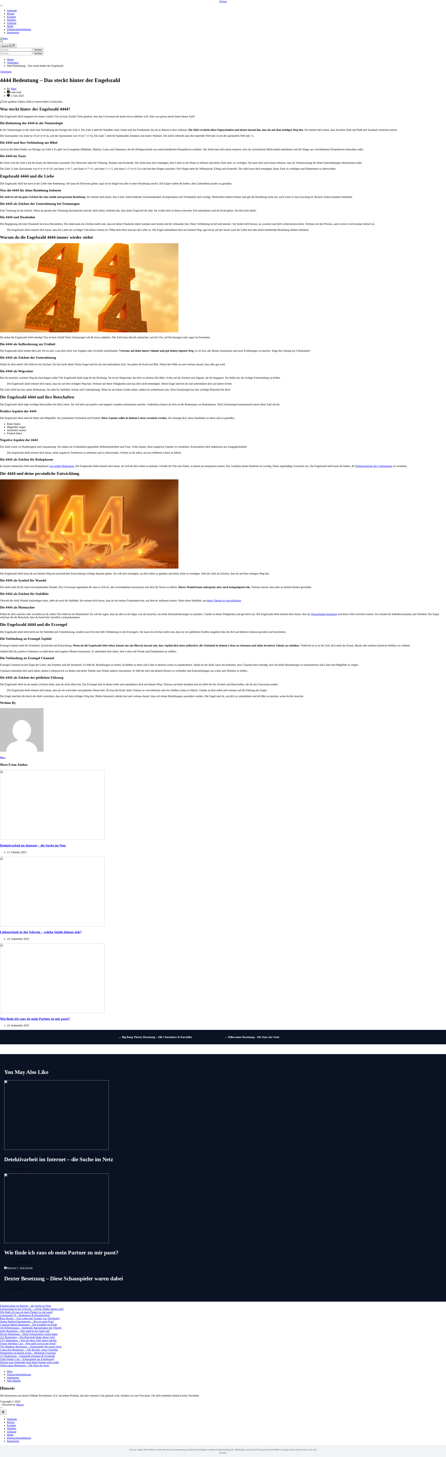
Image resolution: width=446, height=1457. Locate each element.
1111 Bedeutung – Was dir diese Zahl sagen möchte (28, 1340)
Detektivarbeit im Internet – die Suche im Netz (33, 845)
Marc (14, 88)
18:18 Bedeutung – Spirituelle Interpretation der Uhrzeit (30, 1327)
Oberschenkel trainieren (324, 614)
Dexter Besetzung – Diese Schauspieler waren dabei (63, 1278)
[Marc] (22, 750)
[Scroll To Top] (1, 1408)
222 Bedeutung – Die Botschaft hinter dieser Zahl (27, 1337)
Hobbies (11, 19)
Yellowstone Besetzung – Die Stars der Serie (24, 1365)
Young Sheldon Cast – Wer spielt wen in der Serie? (28, 1343)
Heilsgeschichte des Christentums (373, 466)
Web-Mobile (14, 1380)
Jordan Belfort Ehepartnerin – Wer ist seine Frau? (27, 1321)
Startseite (12, 10)
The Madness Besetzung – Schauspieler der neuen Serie (30, 1346)
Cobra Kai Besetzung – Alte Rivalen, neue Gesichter (29, 1349)
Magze (20, 1404)
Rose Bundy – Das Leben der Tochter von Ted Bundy (30, 1318)
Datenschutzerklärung (19, 29)
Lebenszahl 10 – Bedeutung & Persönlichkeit (25, 1315)
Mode (10, 26)
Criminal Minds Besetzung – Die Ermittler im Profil (28, 1324)
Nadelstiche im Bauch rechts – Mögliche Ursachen (28, 1352)
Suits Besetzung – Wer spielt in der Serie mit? (25, 1330)
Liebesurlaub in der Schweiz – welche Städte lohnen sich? (41, 932)
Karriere (11, 16)
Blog (9, 1371)
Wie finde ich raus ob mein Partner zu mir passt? (35, 1019)
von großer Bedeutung (61, 466)
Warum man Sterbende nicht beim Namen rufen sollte (29, 1362)
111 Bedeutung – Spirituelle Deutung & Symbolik (27, 1356)
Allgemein (5, 71)
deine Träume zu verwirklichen (224, 600)
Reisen (10, 13)
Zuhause (11, 23)
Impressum (13, 32)
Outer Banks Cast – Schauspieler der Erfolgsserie (27, 1359)
